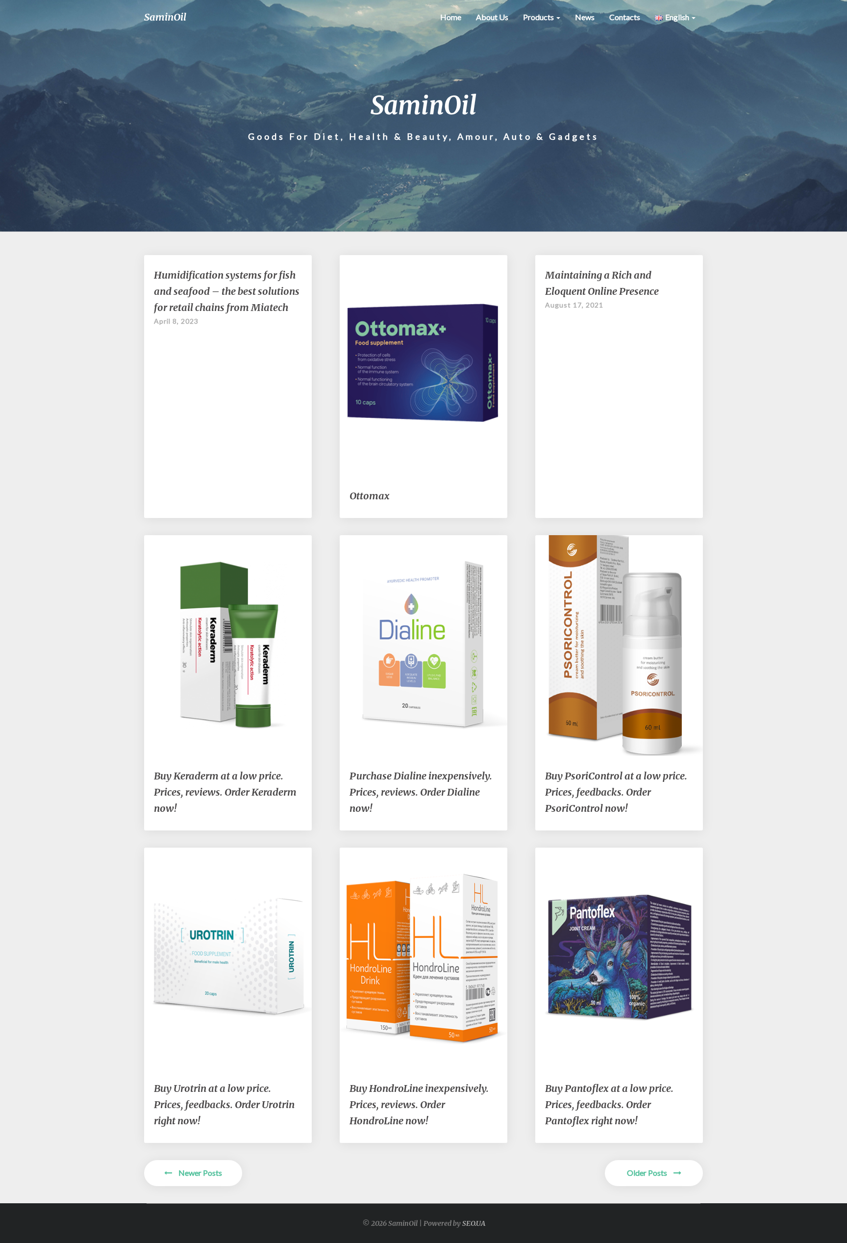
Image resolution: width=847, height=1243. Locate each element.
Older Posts (648, 1172)
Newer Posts (199, 1172)
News (585, 17)
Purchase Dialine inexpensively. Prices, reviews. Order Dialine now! (420, 792)
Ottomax (369, 496)
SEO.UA (473, 1223)
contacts (624, 17)
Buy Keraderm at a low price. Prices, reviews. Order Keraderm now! (225, 792)
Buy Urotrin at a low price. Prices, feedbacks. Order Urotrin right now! (224, 1104)
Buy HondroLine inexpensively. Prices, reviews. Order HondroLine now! (419, 1104)
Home (450, 17)
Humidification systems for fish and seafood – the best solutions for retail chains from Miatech (226, 291)
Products (539, 17)
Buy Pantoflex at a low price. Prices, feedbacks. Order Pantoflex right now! (609, 1104)
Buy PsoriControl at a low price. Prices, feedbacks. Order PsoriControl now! (616, 792)
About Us (492, 17)
